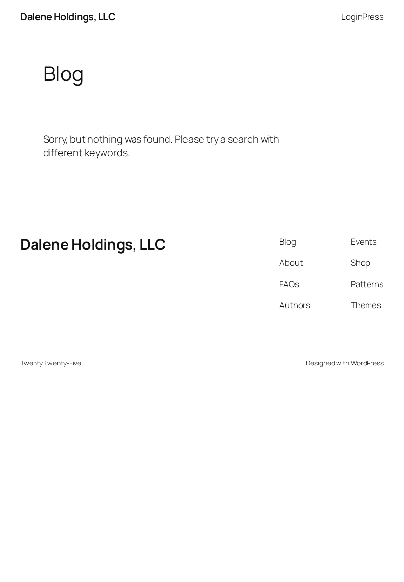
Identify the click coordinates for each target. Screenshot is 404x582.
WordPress (367, 362)
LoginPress (362, 16)
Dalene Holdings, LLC (67, 16)
